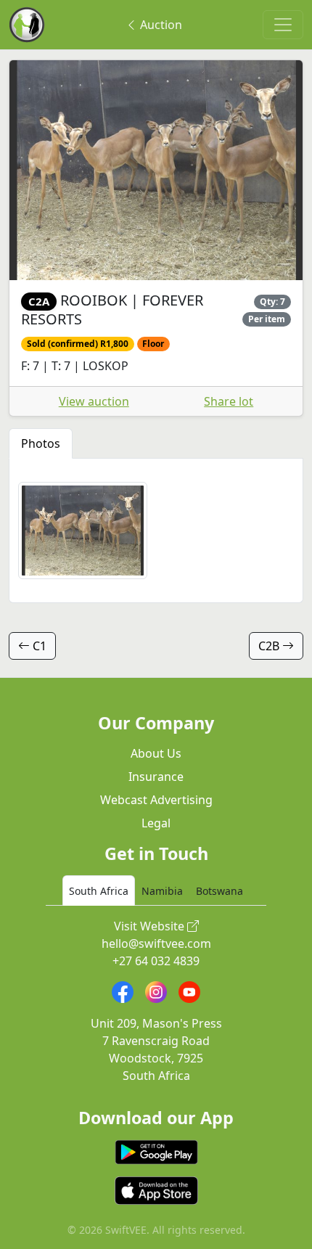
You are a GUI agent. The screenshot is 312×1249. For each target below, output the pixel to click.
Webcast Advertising (156, 800)
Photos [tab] (40, 443)
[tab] (98, 890)
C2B (270, 646)
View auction (94, 401)
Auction (159, 25)
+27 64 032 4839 (156, 961)
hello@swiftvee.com (156, 943)
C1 (38, 646)
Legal (156, 823)
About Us (156, 753)
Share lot (228, 401)
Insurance (156, 777)
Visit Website (150, 926)
